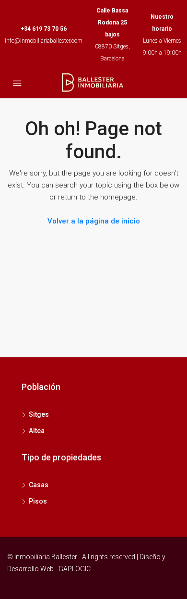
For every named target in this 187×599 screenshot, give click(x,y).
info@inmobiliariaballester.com (43, 40)
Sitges (39, 414)
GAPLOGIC (74, 569)
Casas (38, 485)
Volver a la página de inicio (93, 221)
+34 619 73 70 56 (44, 28)
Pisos (38, 501)
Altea (37, 431)
